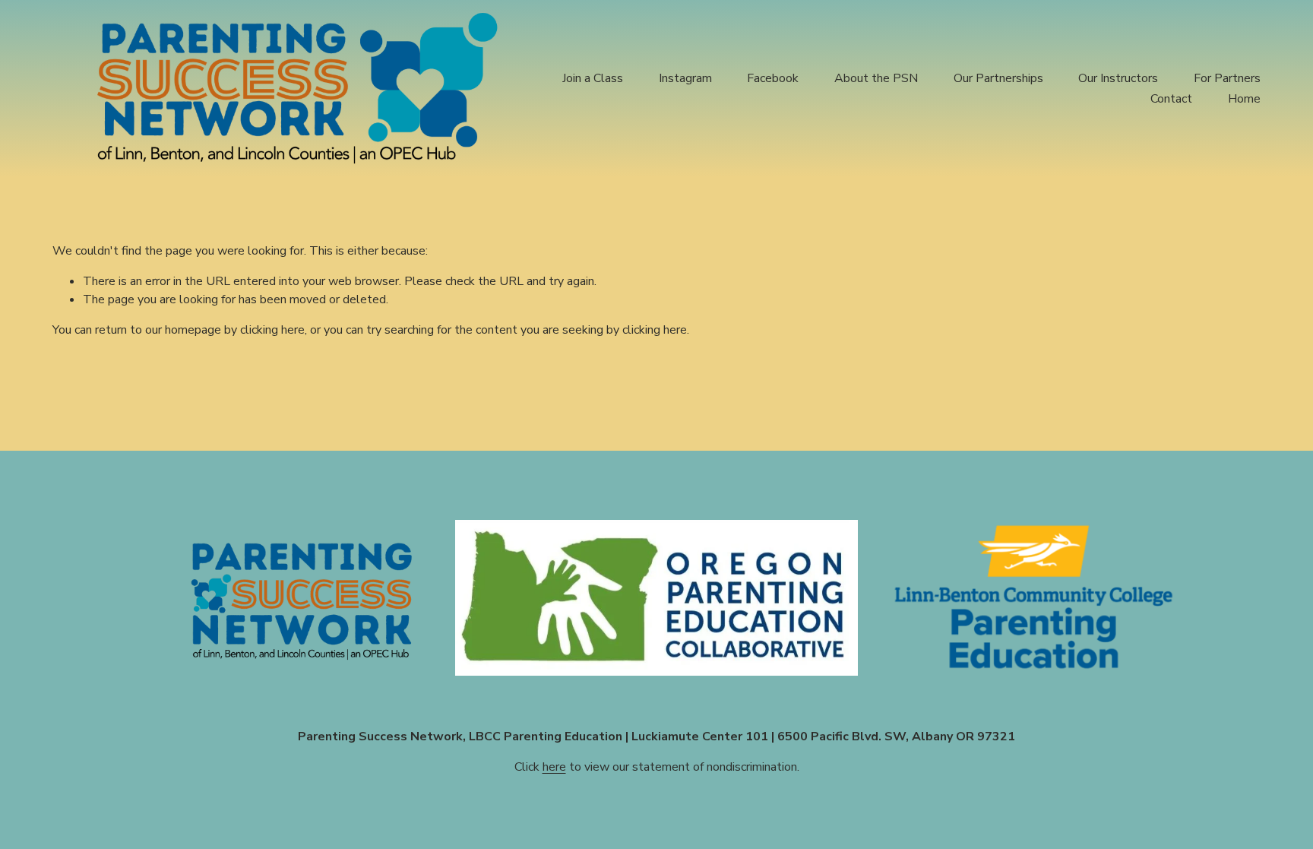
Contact (1171, 98)
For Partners (1227, 78)
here (554, 767)
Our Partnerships (998, 78)
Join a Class (592, 78)
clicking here (272, 330)
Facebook (773, 78)
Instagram (685, 78)
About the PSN (876, 78)
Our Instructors (1118, 78)
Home (1244, 98)
